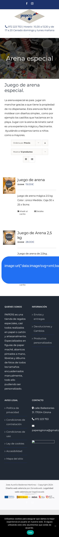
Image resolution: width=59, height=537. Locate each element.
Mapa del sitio (14, 458)
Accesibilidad (14, 451)
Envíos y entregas (39, 316)
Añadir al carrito (24, 212)
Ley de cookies (15, 443)
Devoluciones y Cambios (43, 328)
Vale (30, 532)
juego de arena (31, 180)
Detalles (40, 211)
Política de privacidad (12, 410)
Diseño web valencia (16, 488)
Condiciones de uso (15, 434)
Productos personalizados (43, 340)
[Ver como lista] (32, 159)
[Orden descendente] (45, 143)
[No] (55, 525)
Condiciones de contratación (15, 422)
